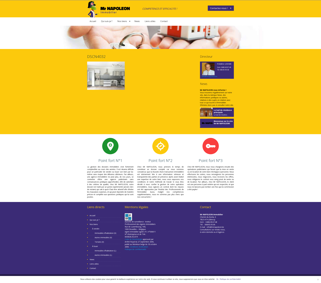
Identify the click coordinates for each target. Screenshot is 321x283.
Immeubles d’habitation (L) (105, 250)
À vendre (95, 228)
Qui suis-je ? (106, 21)
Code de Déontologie (133, 239)
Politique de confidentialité (135, 249)
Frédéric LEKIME (224, 64)
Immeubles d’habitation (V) (105, 233)
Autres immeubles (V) (103, 237)
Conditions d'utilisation (139, 247)
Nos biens (122, 21)
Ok (217, 279)
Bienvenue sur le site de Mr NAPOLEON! (223, 122)
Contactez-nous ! (219, 8)
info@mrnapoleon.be (209, 76)
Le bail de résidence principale (223, 111)
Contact (164, 21)
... (227, 115)
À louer (95, 246)
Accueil (93, 21)
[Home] (108, 8)
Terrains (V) (99, 242)
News (137, 21)
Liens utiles (150, 21)
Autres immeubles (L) (103, 255)
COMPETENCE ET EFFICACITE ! (159, 8)
